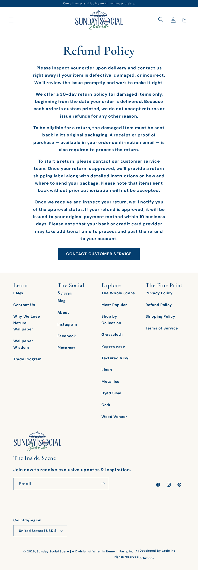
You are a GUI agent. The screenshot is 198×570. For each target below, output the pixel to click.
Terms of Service (162, 328)
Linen (106, 369)
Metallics (110, 381)
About (63, 312)
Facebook (66, 336)
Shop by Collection (111, 319)
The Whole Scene (118, 293)
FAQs (18, 293)
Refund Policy (159, 304)
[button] (11, 20)
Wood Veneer (114, 416)
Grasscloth (112, 334)
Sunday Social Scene (53, 551)
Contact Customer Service (99, 253)
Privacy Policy (159, 293)
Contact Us (24, 304)
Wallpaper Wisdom (23, 344)
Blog (61, 300)
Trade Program (27, 359)
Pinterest (66, 347)
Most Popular (114, 304)
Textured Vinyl (115, 358)
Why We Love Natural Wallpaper (26, 323)
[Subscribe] (103, 484)
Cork (106, 404)
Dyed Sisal (111, 393)
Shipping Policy (160, 316)
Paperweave (113, 346)
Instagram (67, 324)
